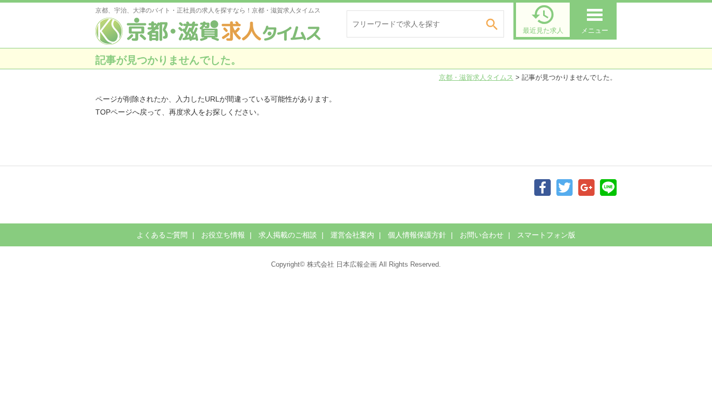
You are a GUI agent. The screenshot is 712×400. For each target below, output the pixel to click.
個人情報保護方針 (417, 235)
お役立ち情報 (223, 235)
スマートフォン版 (546, 235)
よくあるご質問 (162, 235)
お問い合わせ (482, 235)
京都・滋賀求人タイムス (476, 77)
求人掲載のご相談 (288, 235)
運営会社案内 (352, 235)
